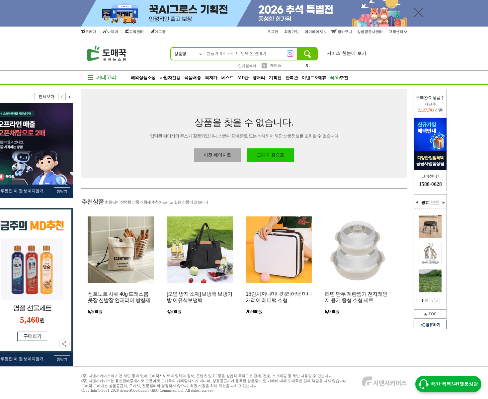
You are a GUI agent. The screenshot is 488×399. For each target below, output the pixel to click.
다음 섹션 (443, 202)
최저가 (211, 77)
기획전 (275, 77)
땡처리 (259, 77)
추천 (339, 77)
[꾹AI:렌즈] (290, 53)
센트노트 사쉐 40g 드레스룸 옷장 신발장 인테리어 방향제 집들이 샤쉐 (119, 297)
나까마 (112, 32)
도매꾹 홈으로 (270, 154)
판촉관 (291, 77)
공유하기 (64, 344)
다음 (69, 96)
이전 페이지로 (217, 154)
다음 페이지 (437, 300)
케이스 (275, 65)
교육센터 (136, 32)
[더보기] (434, 202)
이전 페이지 (432, 300)
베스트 (227, 77)
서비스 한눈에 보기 (346, 53)
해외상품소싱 (143, 77)
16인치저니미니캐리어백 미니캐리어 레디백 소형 (279, 297)
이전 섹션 (417, 202)
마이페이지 (314, 32)
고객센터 (396, 32)
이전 (62, 96)
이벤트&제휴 (314, 77)
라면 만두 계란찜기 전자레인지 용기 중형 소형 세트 (356, 297)
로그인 (273, 32)
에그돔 (160, 32)
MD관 (243, 77)
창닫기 (61, 191)
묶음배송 (192, 77)
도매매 (90, 32)
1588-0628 (430, 184)
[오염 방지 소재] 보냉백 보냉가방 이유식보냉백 (199, 297)
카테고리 (106, 77)
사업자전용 (170, 77)
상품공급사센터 (370, 32)
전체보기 (46, 96)
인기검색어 (247, 66)
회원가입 (292, 32)
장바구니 (344, 32)
